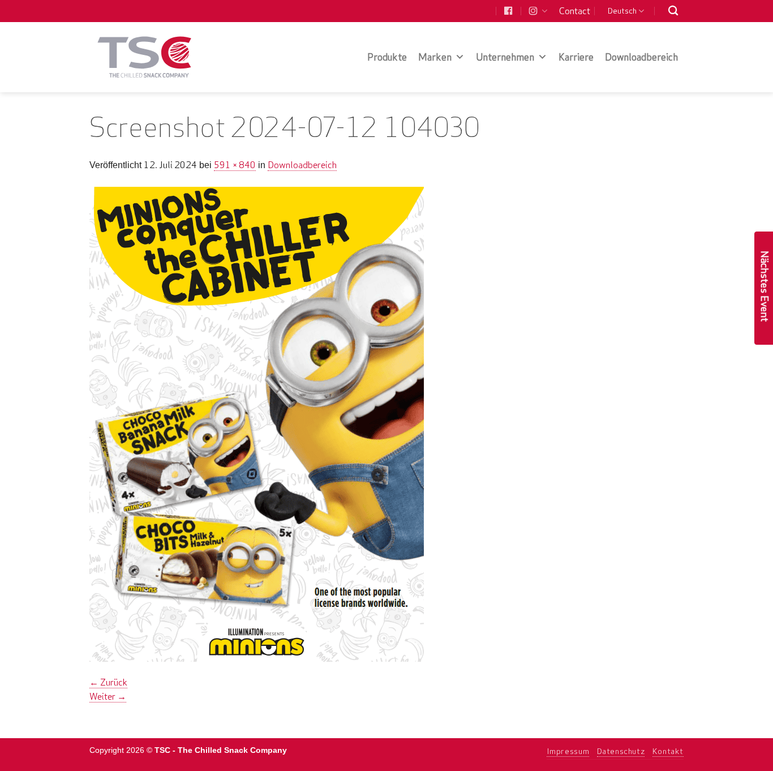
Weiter (107, 696)
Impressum (568, 751)
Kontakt (668, 751)
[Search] (673, 11)
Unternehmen (505, 57)
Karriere (576, 57)
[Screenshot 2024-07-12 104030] (256, 423)
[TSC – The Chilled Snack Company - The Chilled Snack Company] (144, 57)
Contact (574, 10)
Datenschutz (621, 751)
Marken (435, 57)
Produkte (387, 57)
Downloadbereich (641, 57)
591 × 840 (235, 164)
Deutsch (622, 11)
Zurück (108, 682)
